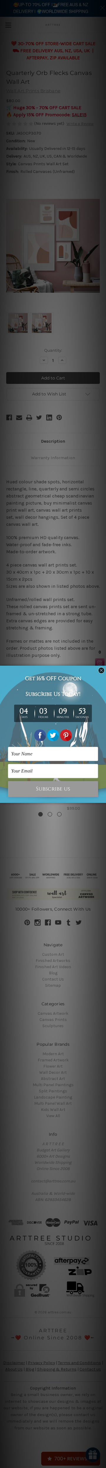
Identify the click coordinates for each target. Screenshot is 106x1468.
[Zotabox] (102, 797)
